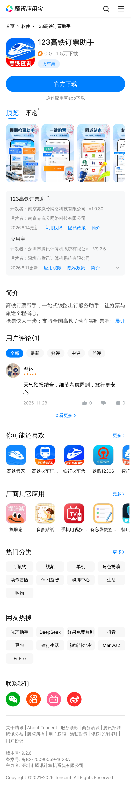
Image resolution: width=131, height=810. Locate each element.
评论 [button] (31, 111)
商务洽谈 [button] (91, 727)
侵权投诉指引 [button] (104, 734)
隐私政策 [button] (77, 227)
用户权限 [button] (57, 734)
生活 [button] (111, 579)
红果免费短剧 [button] (81, 632)
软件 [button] (25, 26)
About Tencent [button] (42, 727)
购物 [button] (19, 592)
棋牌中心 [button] (81, 579)
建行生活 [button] (50, 645)
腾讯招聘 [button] (112, 727)
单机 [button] (80, 566)
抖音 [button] (111, 632)
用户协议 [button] (15, 740)
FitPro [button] (20, 658)
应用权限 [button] (53, 227)
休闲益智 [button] (50, 579)
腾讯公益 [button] (15, 734)
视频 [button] (50, 566)
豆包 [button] (19, 645)
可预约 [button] (19, 566)
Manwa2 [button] (111, 645)
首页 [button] (10, 26)
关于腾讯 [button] (15, 727)
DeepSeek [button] (50, 632)
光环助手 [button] (19, 632)
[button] (24, 8)
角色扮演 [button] (111, 566)
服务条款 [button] (69, 727)
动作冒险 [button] (19, 579)
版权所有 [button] (36, 734)
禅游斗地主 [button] (81, 645)
